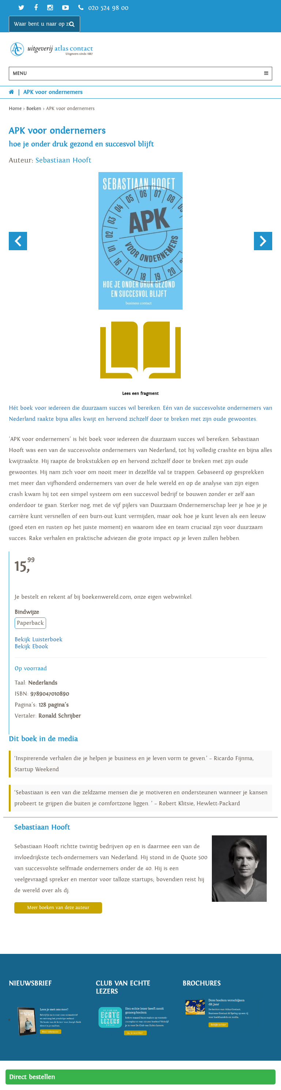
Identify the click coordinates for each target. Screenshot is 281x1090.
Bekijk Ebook (31, 646)
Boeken (33, 109)
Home (15, 109)
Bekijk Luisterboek (39, 639)
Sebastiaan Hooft (63, 160)
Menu (20, 73)
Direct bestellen (32, 1077)
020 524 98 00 (107, 8)
